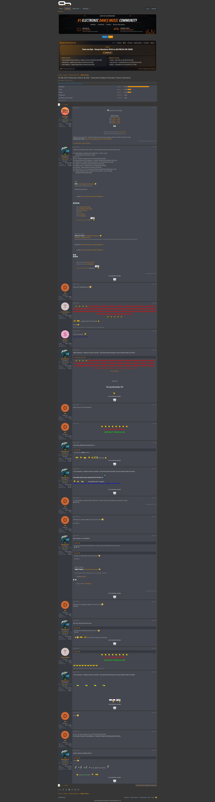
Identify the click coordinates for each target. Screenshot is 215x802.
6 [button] (119, 86)
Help (149, 797)
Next (66, 104)
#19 (155, 731)
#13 (155, 535)
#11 (155, 497)
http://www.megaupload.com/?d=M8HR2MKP (98, 139)
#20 (155, 750)
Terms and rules (134, 797)
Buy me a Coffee (86, 143)
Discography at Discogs (92, 235)
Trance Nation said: (79, 357)
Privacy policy (143, 797)
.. (114, 280)
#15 (155, 620)
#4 (155, 303)
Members (85, 8)
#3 (155, 284)
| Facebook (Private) (83, 207)
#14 (155, 601)
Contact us (126, 797)
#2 (155, 147)
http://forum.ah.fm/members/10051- (85, 268)
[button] (80, 8)
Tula (83, 196)
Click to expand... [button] (114, 371)
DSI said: (76, 450)
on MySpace (81, 216)
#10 (155, 468)
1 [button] (119, 89)
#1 (155, 107)
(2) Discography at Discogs (86, 184)
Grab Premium (77, 143)
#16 (155, 648)
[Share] (153, 108)
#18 (155, 712)
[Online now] (65, 154)
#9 (155, 442)
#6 (155, 350)
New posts (60, 11)
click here (124, 133)
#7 (155, 404)
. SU (78, 212)
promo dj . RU (81, 210)
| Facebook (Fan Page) (84, 209)
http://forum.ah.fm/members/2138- (83, 219)
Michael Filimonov (86, 244)
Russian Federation (97, 196)
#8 (155, 423)
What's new (75, 8)
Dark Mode (62, 797)
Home (61, 8)
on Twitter (80, 214)
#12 (155, 516)
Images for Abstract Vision (82, 237)
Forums (67, 8)
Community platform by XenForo (107, 800)
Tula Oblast (88, 196)
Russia (84, 576)
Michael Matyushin (97, 244)
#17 (155, 672)
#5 (155, 331)
